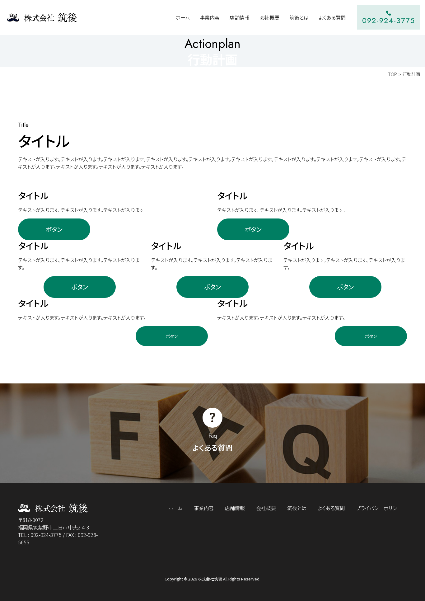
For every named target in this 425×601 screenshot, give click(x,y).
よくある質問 (331, 508)
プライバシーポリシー (379, 508)
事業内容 (204, 508)
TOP (392, 74)
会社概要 (266, 508)
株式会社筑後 (210, 579)
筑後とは (296, 508)
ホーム (175, 508)
